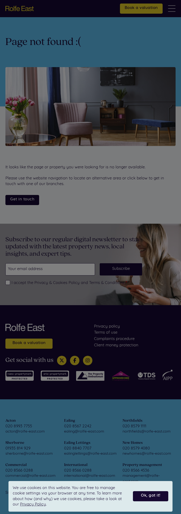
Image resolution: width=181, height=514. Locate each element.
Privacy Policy (33, 504)
